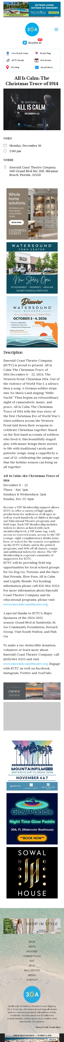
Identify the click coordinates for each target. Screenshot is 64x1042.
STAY (32, 965)
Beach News (47, 67)
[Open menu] (56, 29)
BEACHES (32, 951)
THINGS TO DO (32, 956)
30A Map (15, 67)
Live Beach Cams (20, 53)
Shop (32, 941)
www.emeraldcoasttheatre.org (25, 604)
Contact (32, 979)
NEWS (32, 946)
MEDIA (32, 975)
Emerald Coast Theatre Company (32, 167)
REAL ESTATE (32, 970)
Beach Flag (45, 53)
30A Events (45, 60)
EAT (32, 960)
